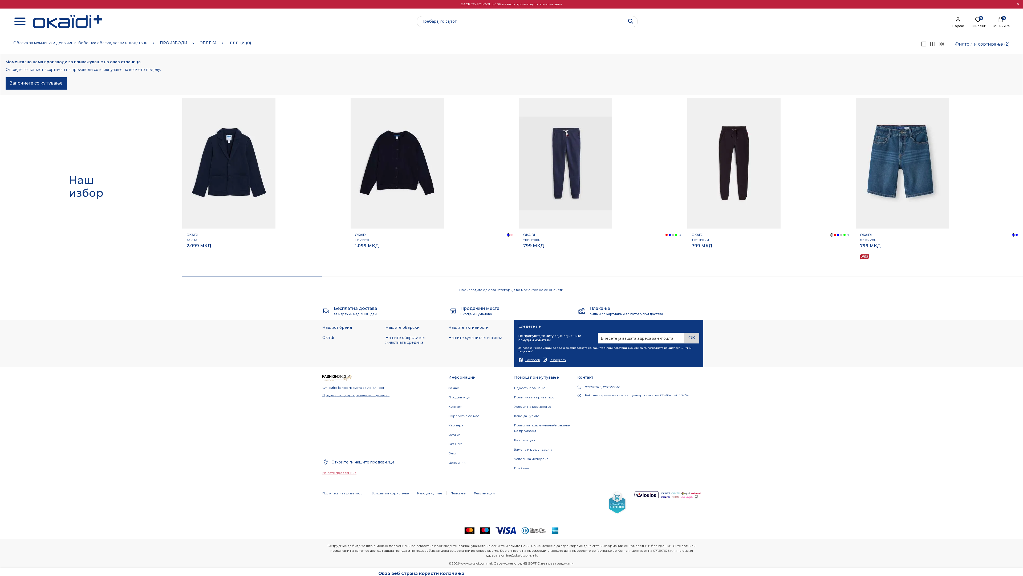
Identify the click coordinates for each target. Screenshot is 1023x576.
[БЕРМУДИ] (902, 163)
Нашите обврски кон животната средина (405, 340)
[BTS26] (864, 257)
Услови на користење (532, 407)
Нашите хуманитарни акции (475, 337)
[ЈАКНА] (228, 163)
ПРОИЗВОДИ (173, 43)
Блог (452, 453)
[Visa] (506, 530)
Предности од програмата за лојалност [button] (355, 395)
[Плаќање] (582, 310)
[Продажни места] (453, 310)
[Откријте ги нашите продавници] (325, 462)
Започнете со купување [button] (36, 83)
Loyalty (454, 435)
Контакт (454, 407)
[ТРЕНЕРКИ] (565, 163)
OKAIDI (192, 235)
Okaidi (328, 337)
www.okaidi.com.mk (476, 563)
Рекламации (524, 440)
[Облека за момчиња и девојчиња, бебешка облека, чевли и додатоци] (67, 21)
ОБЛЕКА (208, 43)
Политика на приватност (534, 397)
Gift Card (455, 444)
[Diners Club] (533, 530)
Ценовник (456, 463)
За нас (453, 388)
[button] (1018, 4)
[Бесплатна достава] (326, 310)
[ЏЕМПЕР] (397, 163)
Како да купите (526, 416)
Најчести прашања (529, 388)
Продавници (459, 397)
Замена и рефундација (533, 449)
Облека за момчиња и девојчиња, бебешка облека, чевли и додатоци (80, 43)
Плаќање (521, 468)
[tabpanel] (266, 184)
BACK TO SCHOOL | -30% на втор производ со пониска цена (511, 4)
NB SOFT (529, 563)
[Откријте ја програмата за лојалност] (337, 377)
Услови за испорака (531, 459)
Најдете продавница (339, 473)
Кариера (455, 425)
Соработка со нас (463, 416)
